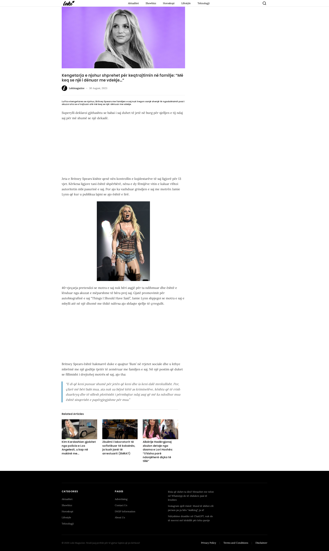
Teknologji (204, 3)
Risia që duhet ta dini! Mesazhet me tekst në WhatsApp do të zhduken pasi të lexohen (191, 496)
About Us (120, 517)
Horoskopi (168, 3)
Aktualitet (133, 3)
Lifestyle (186, 3)
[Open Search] (264, 3)
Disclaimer (261, 542)
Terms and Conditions (235, 542)
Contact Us (121, 505)
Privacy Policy (208, 542)
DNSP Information (125, 511)
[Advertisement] (123, 149)
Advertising (121, 499)
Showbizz (151, 3)
